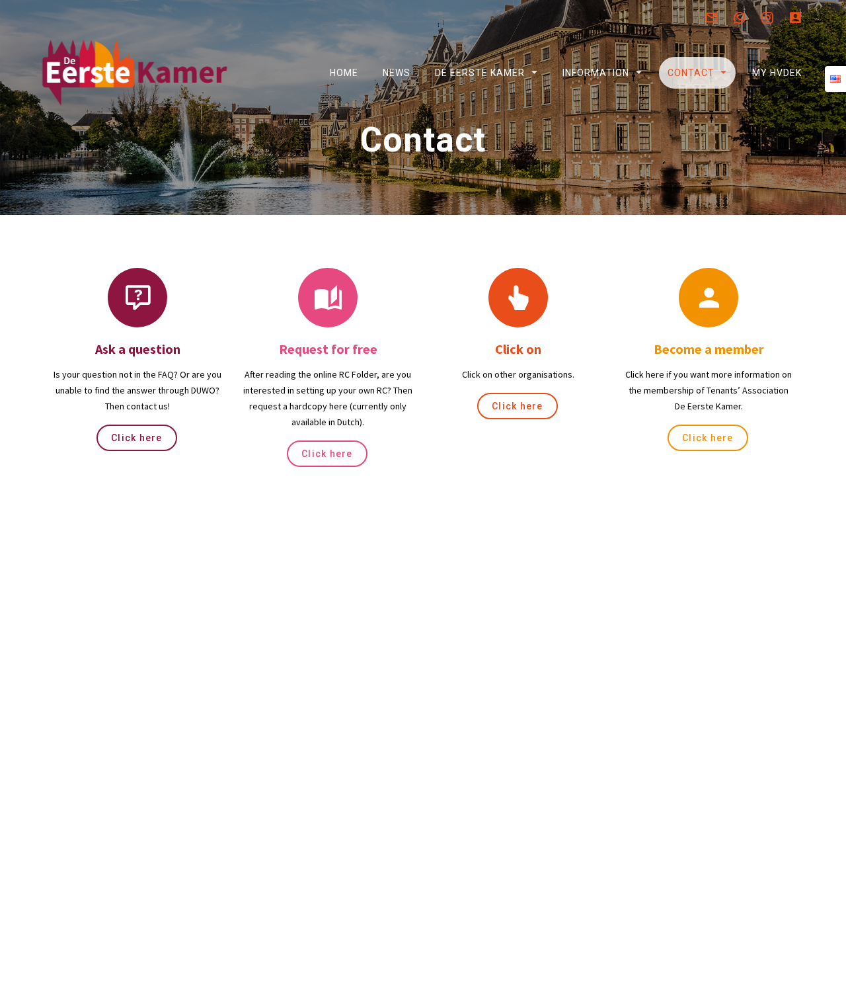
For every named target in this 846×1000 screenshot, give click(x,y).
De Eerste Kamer (480, 72)
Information (595, 72)
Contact (690, 72)
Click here (137, 438)
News (396, 72)
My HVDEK (776, 72)
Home (343, 72)
